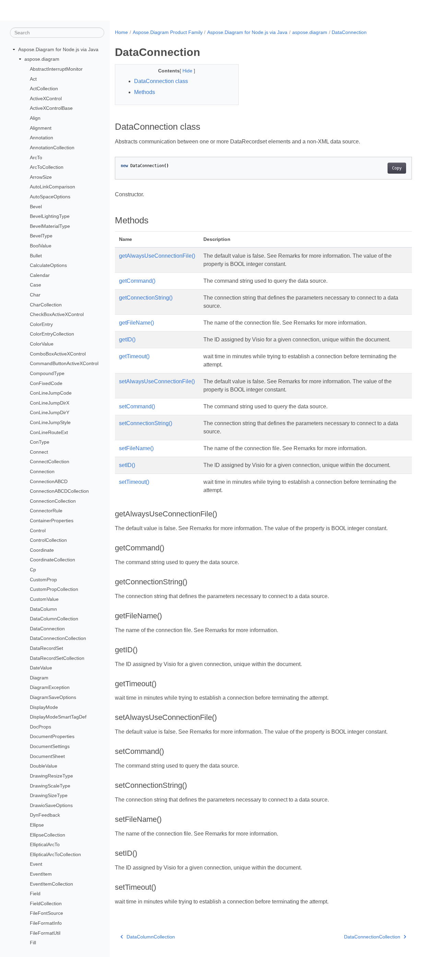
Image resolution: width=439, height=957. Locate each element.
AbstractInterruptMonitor (56, 69)
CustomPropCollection (54, 589)
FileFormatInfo (46, 923)
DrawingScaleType (50, 786)
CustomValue (44, 599)
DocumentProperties (52, 736)
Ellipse (37, 825)
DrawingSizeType (49, 795)
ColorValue (42, 344)
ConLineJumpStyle (50, 422)
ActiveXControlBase (51, 108)
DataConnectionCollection (58, 638)
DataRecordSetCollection (57, 658)
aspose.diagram (41, 59)
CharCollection (46, 304)
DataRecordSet (46, 648)
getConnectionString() (146, 298)
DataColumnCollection (54, 618)
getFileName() (136, 323)
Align (35, 118)
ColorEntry (41, 324)
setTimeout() (134, 482)
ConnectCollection (49, 461)
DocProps (40, 727)
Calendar (40, 275)
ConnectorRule (46, 510)
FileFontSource (46, 913)
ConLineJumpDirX (49, 403)
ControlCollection (48, 540)
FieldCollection (46, 903)
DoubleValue (43, 766)
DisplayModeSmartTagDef (58, 717)
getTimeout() (134, 356)
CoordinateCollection (52, 559)
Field (35, 893)
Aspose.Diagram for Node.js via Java (58, 49)
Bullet (36, 255)
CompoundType (47, 373)
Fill (33, 942)
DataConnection (47, 628)
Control (38, 530)
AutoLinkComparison (52, 186)
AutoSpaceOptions (50, 196)
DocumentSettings (50, 746)
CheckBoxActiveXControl (57, 314)
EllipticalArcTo (45, 844)
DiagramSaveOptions (53, 697)
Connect (39, 452)
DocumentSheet (47, 756)
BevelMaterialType (50, 226)
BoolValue (40, 245)
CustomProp (43, 579)
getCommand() (137, 281)
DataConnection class (161, 81)
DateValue (41, 667)
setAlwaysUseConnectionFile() (157, 381)
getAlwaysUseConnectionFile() (157, 256)
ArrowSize (41, 177)
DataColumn (43, 609)
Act (33, 79)
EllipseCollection (47, 835)
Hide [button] (188, 70)
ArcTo (36, 157)
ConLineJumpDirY (49, 412)
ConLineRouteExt (49, 432)
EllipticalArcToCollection (55, 854)
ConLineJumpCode (51, 393)
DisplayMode (44, 707)
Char (35, 294)
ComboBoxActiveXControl (58, 354)
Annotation (41, 137)
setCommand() (137, 406)
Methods (144, 92)
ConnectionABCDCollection (59, 491)
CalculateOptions (48, 265)
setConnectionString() (145, 423)
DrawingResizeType (51, 776)
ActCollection (44, 88)
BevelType (41, 235)
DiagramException (50, 687)
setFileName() (136, 448)
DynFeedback (45, 815)
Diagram (39, 677)
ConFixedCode (46, 383)
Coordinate (42, 550)
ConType (39, 442)
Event (36, 864)
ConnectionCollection (53, 501)
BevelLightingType (50, 216)
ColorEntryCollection (52, 334)
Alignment (40, 128)
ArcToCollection (46, 167)
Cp (33, 569)
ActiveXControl (46, 98)
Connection (42, 471)
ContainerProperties (51, 520)
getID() (127, 339)
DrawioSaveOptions (51, 805)
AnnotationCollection (52, 147)
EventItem (41, 874)
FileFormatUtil (45, 933)
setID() (127, 465)
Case (35, 285)
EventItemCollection (51, 884)
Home (121, 32)
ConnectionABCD (49, 481)
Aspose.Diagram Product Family (168, 32)
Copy (397, 168)
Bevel (36, 206)
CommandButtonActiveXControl (64, 363)
